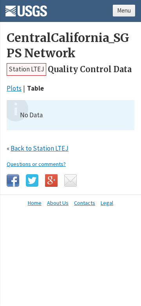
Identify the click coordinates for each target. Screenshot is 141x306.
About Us (58, 202)
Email (70, 180)
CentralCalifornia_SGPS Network (68, 45)
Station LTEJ (26, 69)
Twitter (32, 180)
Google (51, 180)
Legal (107, 202)
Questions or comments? (36, 164)
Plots (14, 88)
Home (35, 202)
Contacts (84, 202)
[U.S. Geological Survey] (26, 8)
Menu (124, 10)
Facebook (13, 180)
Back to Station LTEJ (40, 148)
